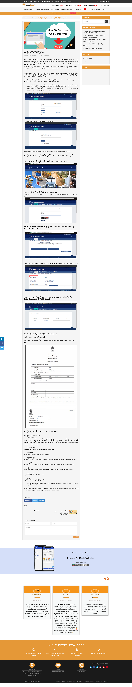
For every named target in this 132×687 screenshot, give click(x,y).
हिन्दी (30, 1)
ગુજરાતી (36, 1)
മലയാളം (63, 1)
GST (38, 55)
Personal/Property (94, 9)
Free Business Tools (67, 9)
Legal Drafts (81, 9)
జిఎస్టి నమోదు (71, 73)
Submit (76, 536)
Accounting (89, 58)
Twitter (35, 500)
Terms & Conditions (89, 672)
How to (104, 9)
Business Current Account (71, 5)
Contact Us (69, 672)
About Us (57, 672)
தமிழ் (51, 1)
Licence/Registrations (42, 9)
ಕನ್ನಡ (57, 1)
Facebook (27, 500)
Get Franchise (56, 5)
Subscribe (73, 13)
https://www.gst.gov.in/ (58, 161)
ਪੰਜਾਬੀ (70, 1)
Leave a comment (45, 55)
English (24, 1)
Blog (74, 672)
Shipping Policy (99, 672)
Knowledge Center (104, 1)
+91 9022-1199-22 (81, 663)
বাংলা (41, 1)
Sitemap (106, 672)
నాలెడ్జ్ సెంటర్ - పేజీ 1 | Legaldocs (93, 48)
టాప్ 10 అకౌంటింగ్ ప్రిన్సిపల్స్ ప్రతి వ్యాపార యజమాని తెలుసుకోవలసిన (61, 513)
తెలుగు (46, 1)
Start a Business (28, 9)
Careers (63, 672)
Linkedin (41, 500)
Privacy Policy (79, 672)
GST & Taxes (54, 9)
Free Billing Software (88, 5)
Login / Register (105, 5)
